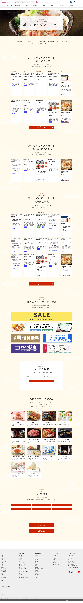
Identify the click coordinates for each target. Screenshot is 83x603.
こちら (11, 594)
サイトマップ (24, 598)
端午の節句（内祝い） (23, 568)
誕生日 (2, 559)
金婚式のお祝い (4, 568)
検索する (15, 2)
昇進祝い (2, 574)
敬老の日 (37, 567)
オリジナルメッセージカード (57, 559)
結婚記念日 (3, 558)
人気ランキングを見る (41, 127)
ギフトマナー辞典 (4, 587)
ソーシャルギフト (55, 558)
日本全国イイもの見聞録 (23, 577)
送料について (70, 559)
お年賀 (36, 573)
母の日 (36, 559)
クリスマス (37, 571)
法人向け (72, 5)
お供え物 (20, 576)
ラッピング (54, 561)
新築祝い (2, 562)
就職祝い (2, 578)
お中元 (36, 562)
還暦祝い (2, 567)
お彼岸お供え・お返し (39, 568)
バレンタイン (37, 556)
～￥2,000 (21, 505)
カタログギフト (18, 5)
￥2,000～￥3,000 (41, 505)
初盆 (36, 565)
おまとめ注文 (54, 562)
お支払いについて (71, 558)
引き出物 (20, 573)
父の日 (36, 561)
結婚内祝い (35, 5)
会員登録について (71, 556)
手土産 (36, 555)
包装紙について (71, 562)
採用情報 (42, 598)
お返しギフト (22, 553)
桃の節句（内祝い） (22, 567)
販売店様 (48, 598)
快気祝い (44, 5)
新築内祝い (21, 559)
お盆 (36, 564)
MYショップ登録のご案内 (73, 567)
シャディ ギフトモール (5, 8)
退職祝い (2, 580)
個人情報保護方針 (8, 598)
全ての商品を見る (41, 525)
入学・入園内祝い (22, 564)
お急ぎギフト (54, 556)
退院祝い (2, 573)
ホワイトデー (37, 558)
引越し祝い (3, 564)
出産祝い (61, 5)
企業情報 (30, 598)
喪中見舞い (37, 578)
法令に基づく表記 (16, 598)
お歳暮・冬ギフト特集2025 (15, 8)
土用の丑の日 (37, 577)
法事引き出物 (21, 562)
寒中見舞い (37, 574)
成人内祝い (21, 565)
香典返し (53, 5)
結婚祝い (2, 556)
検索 (32, 2)
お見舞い (20, 574)
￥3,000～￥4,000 (62, 505)
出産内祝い (27, 5)
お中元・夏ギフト (9, 5)
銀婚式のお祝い (4, 570)
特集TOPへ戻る (41, 284)
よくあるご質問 (71, 564)
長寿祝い (2, 565)
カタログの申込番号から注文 (43, 2)
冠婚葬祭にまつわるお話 (5, 586)
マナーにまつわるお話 (5, 584)
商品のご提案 (36, 598)
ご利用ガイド (70, 555)
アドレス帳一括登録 (55, 564)
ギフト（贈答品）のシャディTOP (64, 550)
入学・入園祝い (4, 577)
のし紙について (71, 561)
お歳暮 (36, 570)
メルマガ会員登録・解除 (72, 565)
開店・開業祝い (4, 571)
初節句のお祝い (4, 561)
